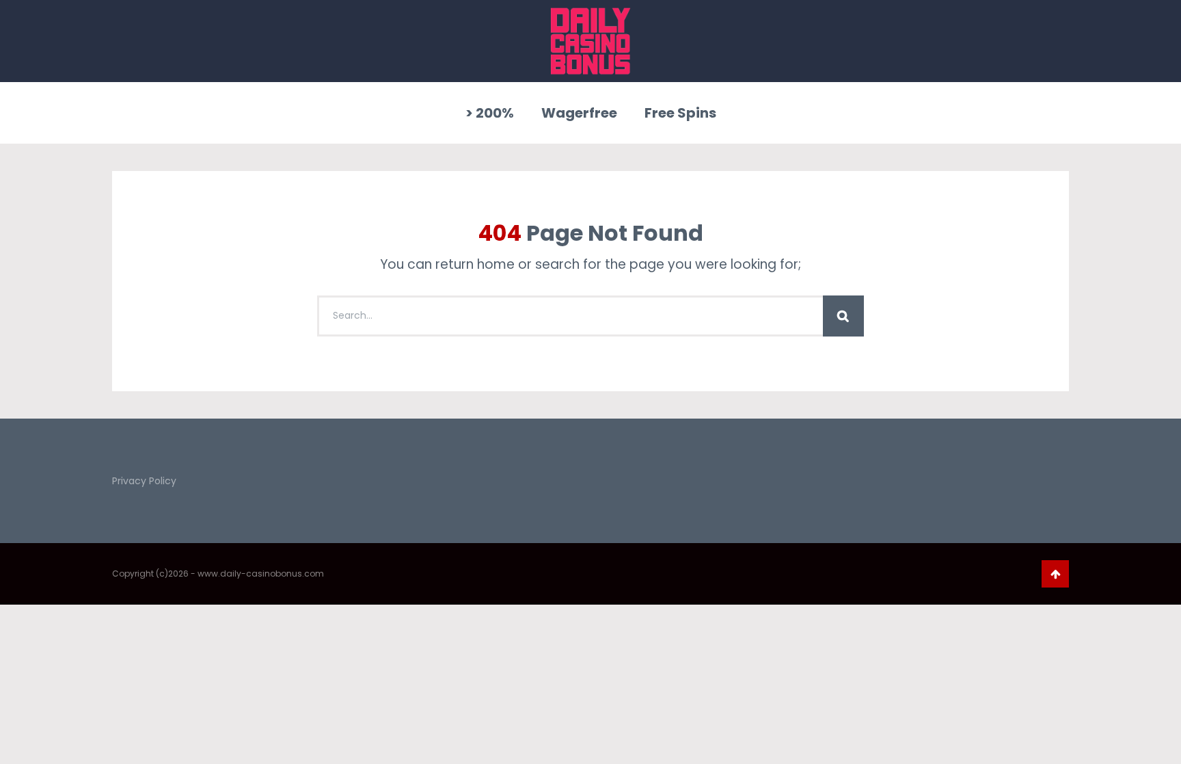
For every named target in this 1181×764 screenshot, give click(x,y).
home (496, 264)
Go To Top (1055, 574)
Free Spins (680, 112)
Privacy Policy (144, 481)
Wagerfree (579, 112)
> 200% (489, 112)
